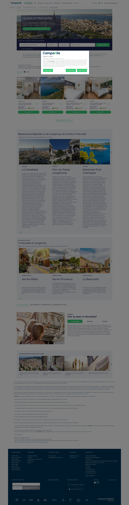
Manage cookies (48, 70)
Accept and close (82, 70)
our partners (51, 61)
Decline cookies (70, 70)
